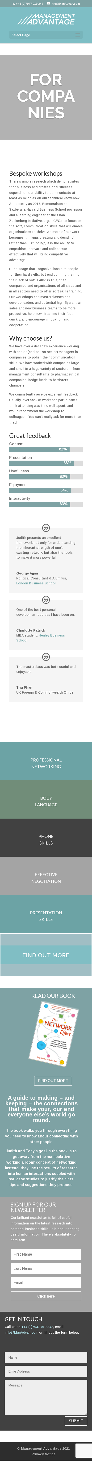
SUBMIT (76, 1421)
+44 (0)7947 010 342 (37, 1327)
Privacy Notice (43, 1454)
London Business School (36, 583)
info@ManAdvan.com (21, 1332)
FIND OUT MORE (53, 1081)
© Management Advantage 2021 (43, 1448)
